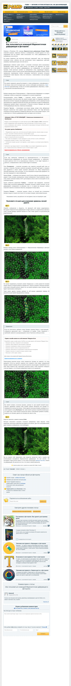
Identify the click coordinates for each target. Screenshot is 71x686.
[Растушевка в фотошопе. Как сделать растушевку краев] (9, 526)
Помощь (44, 627)
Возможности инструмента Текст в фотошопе (30, 557)
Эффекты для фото (8, 19)
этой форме (22, 483)
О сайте (36, 7)
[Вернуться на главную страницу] (25, 7)
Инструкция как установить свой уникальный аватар (27, 608)
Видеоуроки (6, 21)
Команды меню (36, 511)
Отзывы (41, 7)
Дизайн (5, 16)
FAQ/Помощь (35, 12)
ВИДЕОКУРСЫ (19, 17)
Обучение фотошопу (22, 12)
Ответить (45, 601)
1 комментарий (34, 42)
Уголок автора (61, 12)
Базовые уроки (20, 16)
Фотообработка (7, 17)
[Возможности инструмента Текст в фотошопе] (9, 567)
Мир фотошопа (48, 12)
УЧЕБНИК (18, 14)
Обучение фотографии (47, 14)
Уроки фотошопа (9, 12)
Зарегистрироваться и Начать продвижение (17, 150)
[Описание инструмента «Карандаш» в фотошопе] (9, 553)
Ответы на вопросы (34, 16)
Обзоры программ (46, 17)
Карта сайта (47, 7)
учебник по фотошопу (20, 477)
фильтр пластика (40, 460)
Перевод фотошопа (34, 19)
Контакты (30, 7)
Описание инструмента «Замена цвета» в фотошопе (32, 570)
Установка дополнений (35, 17)
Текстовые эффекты (8, 14)
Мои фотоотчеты (59, 14)
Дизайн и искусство (47, 16)
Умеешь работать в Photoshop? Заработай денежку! (59, 32)
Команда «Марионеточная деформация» (22, 511)
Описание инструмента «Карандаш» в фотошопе (31, 543)
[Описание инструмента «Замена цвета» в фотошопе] (9, 580)
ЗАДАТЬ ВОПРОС (33, 14)
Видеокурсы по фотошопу (25, 539)
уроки (24, 479)
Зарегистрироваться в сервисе (13, 358)
